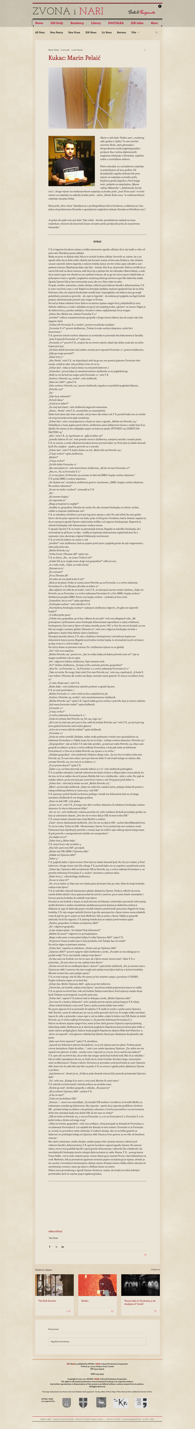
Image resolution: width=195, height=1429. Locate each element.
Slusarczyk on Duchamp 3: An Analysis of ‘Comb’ (140, 1302)
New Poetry (56, 32)
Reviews (121, 32)
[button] (156, 32)
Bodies (84, 1300)
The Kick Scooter (47, 1300)
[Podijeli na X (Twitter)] (56, 1246)
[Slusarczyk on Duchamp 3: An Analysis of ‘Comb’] (140, 1285)
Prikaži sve (155, 1269)
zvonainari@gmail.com (131, 1419)
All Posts (40, 32)
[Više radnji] (145, 49)
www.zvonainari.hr (99, 1381)
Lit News (107, 32)
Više (133, 32)
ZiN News (90, 32)
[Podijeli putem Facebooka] (49, 1246)
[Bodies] (97, 1285)
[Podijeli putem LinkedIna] (62, 1246)
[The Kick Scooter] (54, 1285)
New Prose (74, 32)
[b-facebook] (159, 6)
